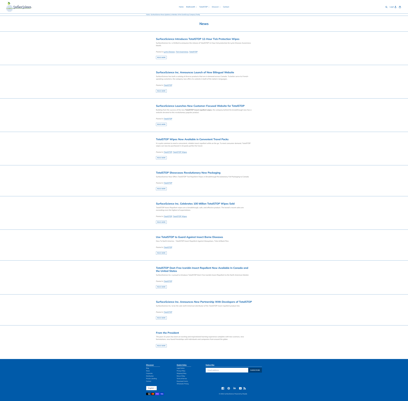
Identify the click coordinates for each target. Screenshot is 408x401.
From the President (167, 332)
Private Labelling (151, 378)
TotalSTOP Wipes (180, 152)
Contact (148, 381)
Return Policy (181, 376)
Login (394, 7)
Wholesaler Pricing (183, 384)
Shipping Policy (181, 373)
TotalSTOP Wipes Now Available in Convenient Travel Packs (192, 139)
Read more (161, 57)
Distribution (150, 376)
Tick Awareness (182, 52)
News (148, 371)
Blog (147, 368)
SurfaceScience (229, 394)
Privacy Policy (181, 371)
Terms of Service (182, 378)
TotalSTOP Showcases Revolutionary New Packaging (188, 172)
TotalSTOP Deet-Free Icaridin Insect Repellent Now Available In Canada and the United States (202, 269)
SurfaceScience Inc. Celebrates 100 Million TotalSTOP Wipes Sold (195, 203)
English (151, 388)
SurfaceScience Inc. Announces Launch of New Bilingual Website (195, 72)
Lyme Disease (169, 52)
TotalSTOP (193, 52)
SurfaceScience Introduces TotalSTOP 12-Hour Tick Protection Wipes (197, 39)
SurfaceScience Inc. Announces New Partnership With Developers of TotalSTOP (204, 301)
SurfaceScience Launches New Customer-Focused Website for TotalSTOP (200, 105)
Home (148, 14)
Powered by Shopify (240, 394)
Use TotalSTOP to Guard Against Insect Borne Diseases (189, 237)
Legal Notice (181, 368)
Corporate (149, 373)
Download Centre (182, 381)
